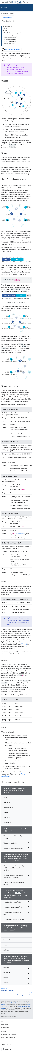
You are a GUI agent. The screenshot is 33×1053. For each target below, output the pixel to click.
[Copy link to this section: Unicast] (10, 153)
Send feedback (7, 17)
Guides (4, 8)
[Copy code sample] (30, 278)
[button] (16, 797)
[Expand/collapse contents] (11, 26)
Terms (3, 1044)
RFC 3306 (24, 644)
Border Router (5, 1027)
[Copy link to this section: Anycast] (10, 660)
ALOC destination (20, 533)
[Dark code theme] (28, 278)
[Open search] (24, 2)
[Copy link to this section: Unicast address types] (23, 386)
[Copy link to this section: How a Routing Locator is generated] (3, 182)
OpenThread (4, 13)
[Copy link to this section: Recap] (8, 728)
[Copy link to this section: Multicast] (11, 582)
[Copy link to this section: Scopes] (10, 81)
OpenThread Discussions (8, 1037)
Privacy (9, 1044)
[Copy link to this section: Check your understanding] (26, 782)
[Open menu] (3, 2)
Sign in (28, 2)
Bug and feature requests (8, 1034)
